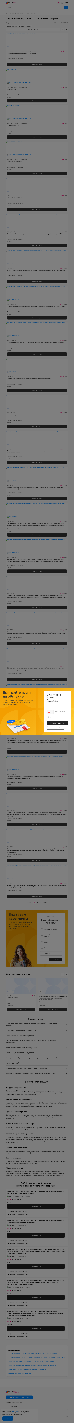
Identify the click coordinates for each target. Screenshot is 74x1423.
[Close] (71, 690)
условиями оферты (52, 728)
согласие (63, 728)
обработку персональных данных (55, 729)
